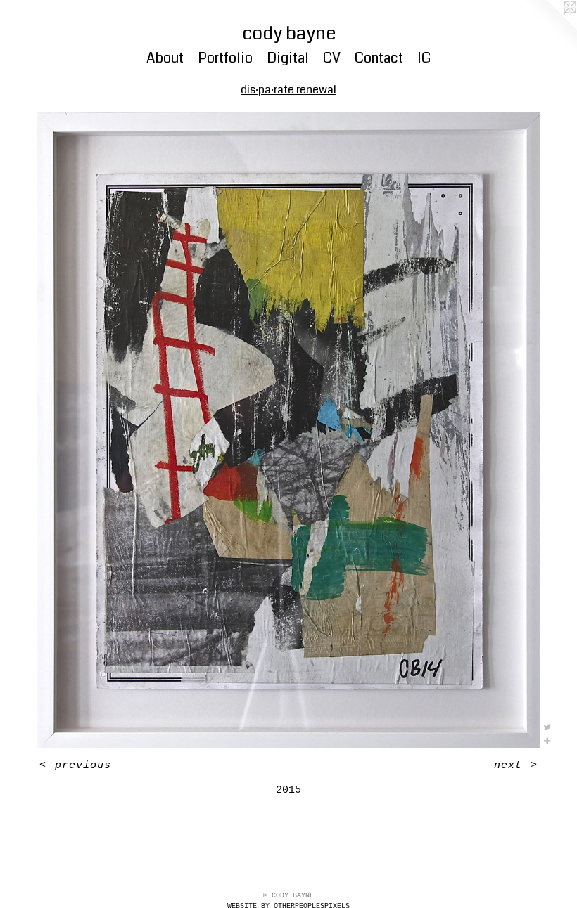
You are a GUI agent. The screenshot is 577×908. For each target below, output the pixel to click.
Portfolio (225, 58)
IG (424, 58)
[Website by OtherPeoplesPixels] (549, 28)
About (165, 58)
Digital (288, 58)
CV (332, 58)
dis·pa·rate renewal (288, 90)
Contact (379, 58)
